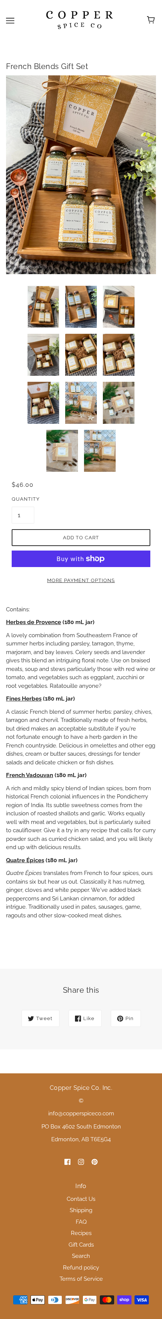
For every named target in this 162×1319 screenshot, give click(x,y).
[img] (67, 1161)
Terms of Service (81, 1278)
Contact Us (81, 1199)
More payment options (81, 580)
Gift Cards (81, 1244)
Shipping (81, 1210)
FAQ (81, 1221)
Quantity (23, 499)
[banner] (79, 20)
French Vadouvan (29, 775)
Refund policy (81, 1267)
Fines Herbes (23, 698)
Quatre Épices (25, 860)
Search (81, 1256)
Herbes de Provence (33, 622)
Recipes (81, 1233)
